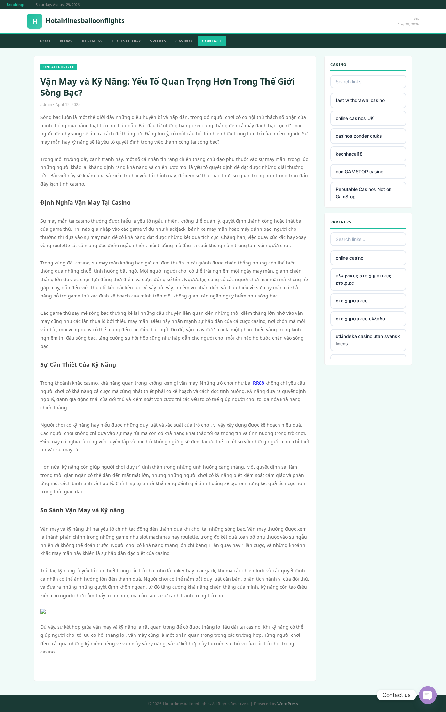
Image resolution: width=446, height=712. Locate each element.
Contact (212, 41)
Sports (158, 41)
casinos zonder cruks (359, 136)
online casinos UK (355, 118)
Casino (183, 41)
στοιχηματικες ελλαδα (360, 318)
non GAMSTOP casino (359, 171)
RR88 (258, 383)
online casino (349, 258)
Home (44, 41)
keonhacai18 (349, 154)
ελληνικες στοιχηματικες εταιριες (363, 279)
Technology (126, 41)
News (66, 41)
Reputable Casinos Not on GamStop (363, 192)
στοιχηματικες (352, 300)
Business (92, 41)
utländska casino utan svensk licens (368, 339)
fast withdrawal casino (360, 100)
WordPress (287, 703)
